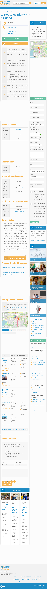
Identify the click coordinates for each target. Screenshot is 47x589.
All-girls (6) (34, 355)
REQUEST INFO (16, 39)
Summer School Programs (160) (38, 362)
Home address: (33, 159)
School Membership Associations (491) (36, 378)
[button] (15, 319)
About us (15, 578)
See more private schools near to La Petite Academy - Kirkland (15, 429)
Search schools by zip (36, 346)
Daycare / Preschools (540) (38, 361)
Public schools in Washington (38, 399)
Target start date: (34, 142)
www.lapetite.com (12, 31)
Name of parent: (34, 107)
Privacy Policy (43, 587)
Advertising (34, 579)
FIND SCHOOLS (8, 8)
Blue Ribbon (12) (35, 353)
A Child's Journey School (6, 402)
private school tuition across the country (37, 240)
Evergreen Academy (5, 374)
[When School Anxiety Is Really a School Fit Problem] (15, 496)
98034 (15, 24)
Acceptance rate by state (37, 410)
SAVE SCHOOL (16, 43)
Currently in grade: (34, 132)
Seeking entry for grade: (35, 137)
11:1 (22, 187)
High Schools (12, 330)
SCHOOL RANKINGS (18, 8)
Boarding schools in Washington (36, 402)
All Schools (5, 330)
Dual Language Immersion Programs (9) (37, 365)
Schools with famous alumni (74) (38, 381)
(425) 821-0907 (12, 28)
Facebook (4, 586)
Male (32, 129)
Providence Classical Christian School (16, 308)
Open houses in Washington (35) (38, 388)
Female (37, 129)
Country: (32, 169)
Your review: (4, 468)
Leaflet (21, 327)
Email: (31, 102)
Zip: (31, 180)
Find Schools (16, 579)
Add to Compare (6, 368)
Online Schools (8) (36, 374)
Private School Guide (25, 578)
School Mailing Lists (36, 578)
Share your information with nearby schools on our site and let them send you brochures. (39, 196)
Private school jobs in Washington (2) (36, 391)
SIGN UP (43, 3)
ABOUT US (40, 8)
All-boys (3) (34, 357)
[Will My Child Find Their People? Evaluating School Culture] (25, 496)
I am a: (3, 462)
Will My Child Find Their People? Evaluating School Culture (24, 511)
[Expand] (3, 319)
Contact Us (23, 581)
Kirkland (9, 24)
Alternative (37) (35, 370)
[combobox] (20, 3)
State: (31, 174)
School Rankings (16, 581)
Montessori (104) (35, 359)
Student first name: (34, 112)
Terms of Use (36, 587)
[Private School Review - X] (1, 586)
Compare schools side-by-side (38, 348)
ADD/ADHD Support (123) (37, 372)
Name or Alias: (18, 462)
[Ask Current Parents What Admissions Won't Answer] (5, 496)
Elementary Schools (21, 330)
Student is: (32, 128)
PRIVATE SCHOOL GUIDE (30, 8)
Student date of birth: (35, 122)
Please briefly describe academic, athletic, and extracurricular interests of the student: (38, 149)
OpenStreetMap (25, 327)
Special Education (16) (36, 368)
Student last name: (34, 117)
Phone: (32, 187)
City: (31, 164)
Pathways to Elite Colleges (38, 325)
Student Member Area (26, 576)
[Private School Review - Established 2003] (5, 3)
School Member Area (36, 576)
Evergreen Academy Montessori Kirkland (5, 391)
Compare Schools (25, 579)
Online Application (19, 215)
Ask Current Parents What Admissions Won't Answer (5, 508)
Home (14, 576)
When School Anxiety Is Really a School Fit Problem (14, 510)
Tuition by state (35, 408)
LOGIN (36, 3)
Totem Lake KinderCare (5, 414)
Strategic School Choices (38, 327)
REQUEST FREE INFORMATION (16, 258)
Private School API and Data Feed (39, 581)
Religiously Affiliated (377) (37, 376)
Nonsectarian (19, 130)
